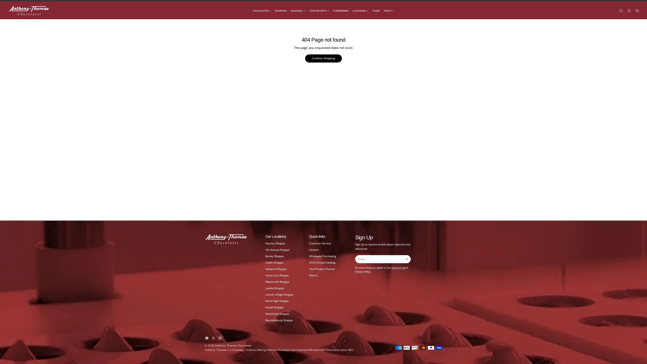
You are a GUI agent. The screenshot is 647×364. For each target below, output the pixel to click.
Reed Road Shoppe (277, 314)
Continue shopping (323, 58)
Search (313, 275)
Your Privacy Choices (322, 269)
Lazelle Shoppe (274, 288)
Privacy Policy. (363, 271)
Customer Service (320, 243)
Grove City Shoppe (277, 275)
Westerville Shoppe (277, 282)
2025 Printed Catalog (322, 262)
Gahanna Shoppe (276, 269)
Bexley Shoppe (274, 256)
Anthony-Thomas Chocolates (233, 345)
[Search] (621, 10)
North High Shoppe (277, 301)
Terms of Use (398, 267)
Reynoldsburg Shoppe (279, 320)
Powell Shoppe (274, 307)
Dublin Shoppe (274, 262)
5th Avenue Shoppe (277, 250)
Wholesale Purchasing (322, 256)
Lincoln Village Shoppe (279, 294)
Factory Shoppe (275, 243)
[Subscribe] (406, 259)
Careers (314, 250)
